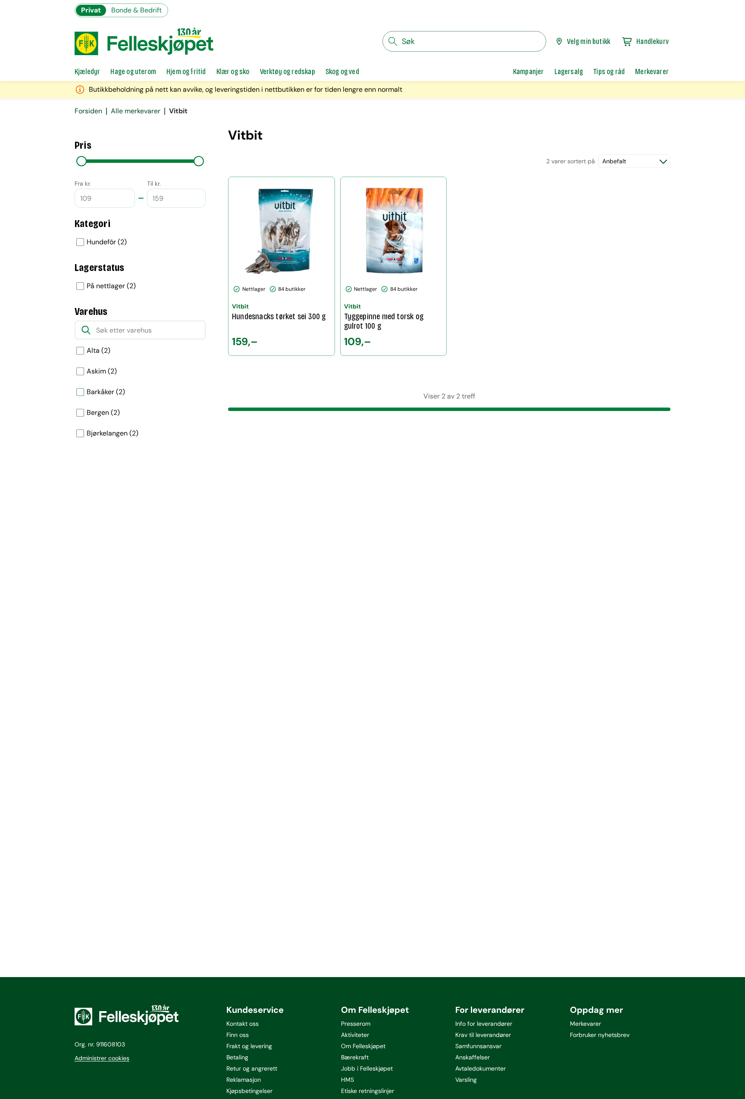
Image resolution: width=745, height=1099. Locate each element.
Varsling (466, 1079)
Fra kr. (83, 183)
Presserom (355, 1023)
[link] (528, 71)
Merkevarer (585, 1023)
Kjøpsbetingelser (249, 1091)
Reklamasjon (243, 1079)
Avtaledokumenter (480, 1068)
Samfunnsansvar (478, 1046)
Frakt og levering (249, 1046)
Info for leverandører (483, 1023)
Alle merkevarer (135, 111)
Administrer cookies (102, 1058)
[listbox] (140, 242)
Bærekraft (355, 1057)
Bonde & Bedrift (136, 10)
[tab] (87, 71)
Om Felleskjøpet (363, 1046)
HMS (347, 1079)
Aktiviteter (355, 1035)
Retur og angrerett (251, 1068)
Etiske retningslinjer (367, 1091)
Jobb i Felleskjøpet (367, 1068)
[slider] (81, 161)
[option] (140, 242)
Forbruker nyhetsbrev (599, 1035)
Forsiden (88, 111)
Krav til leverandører (483, 1035)
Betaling (237, 1057)
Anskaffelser (472, 1057)
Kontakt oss (242, 1023)
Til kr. (154, 183)
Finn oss (237, 1035)
